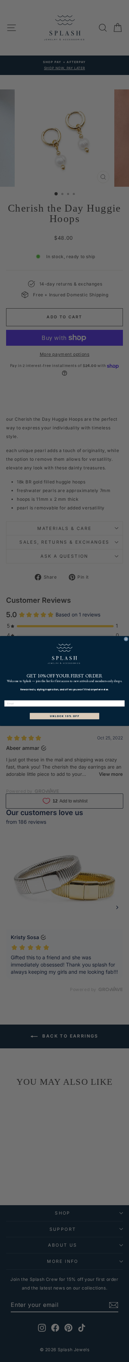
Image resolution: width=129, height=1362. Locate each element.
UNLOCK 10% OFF (65, 716)
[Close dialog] (126, 639)
